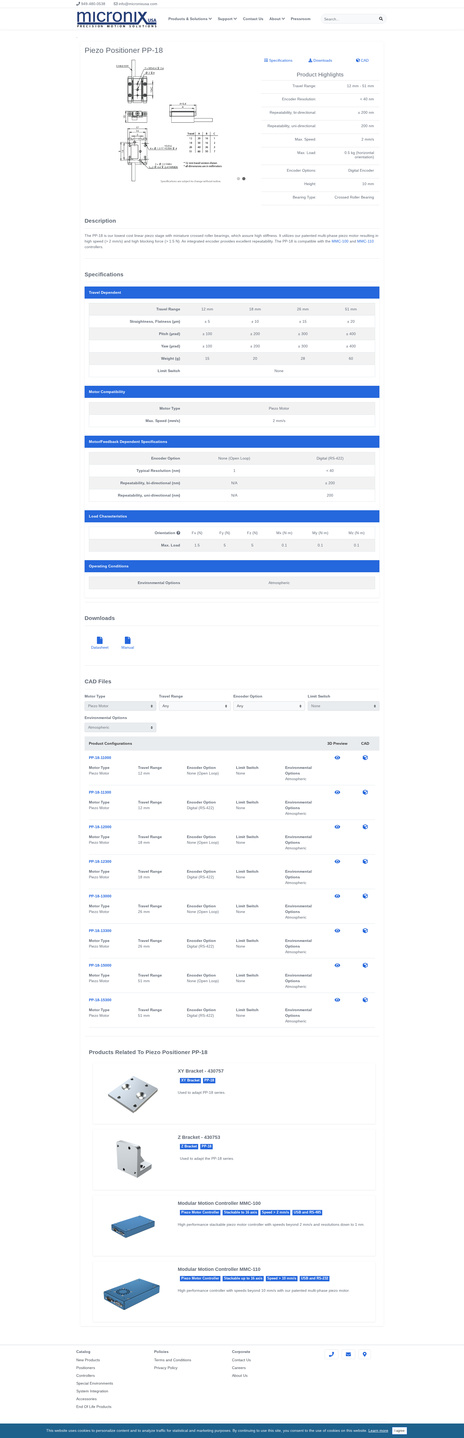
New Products (88, 1360)
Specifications (280, 60)
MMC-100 (340, 241)
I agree (399, 1431)
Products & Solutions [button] (188, 19)
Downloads (322, 60)
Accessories (86, 1399)
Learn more (378, 1430)
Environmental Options (106, 718)
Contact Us (253, 19)
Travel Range (171, 696)
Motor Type (95, 696)
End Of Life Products (93, 1406)
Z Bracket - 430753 (199, 1137)
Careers (239, 1368)
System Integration (92, 1391)
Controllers (85, 1375)
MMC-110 (365, 241)
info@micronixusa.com (137, 4)
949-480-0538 (92, 4)
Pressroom (300, 19)
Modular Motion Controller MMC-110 (219, 1269)
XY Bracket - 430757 (201, 1071)
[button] (238, 178)
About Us (240, 1375)
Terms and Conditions (172, 1360)
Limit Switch (319, 696)
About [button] (275, 19)
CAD (364, 60)
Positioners (85, 1368)
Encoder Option (247, 696)
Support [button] (226, 19)
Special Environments (94, 1383)
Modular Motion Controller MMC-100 (219, 1203)
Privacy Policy (165, 1368)
